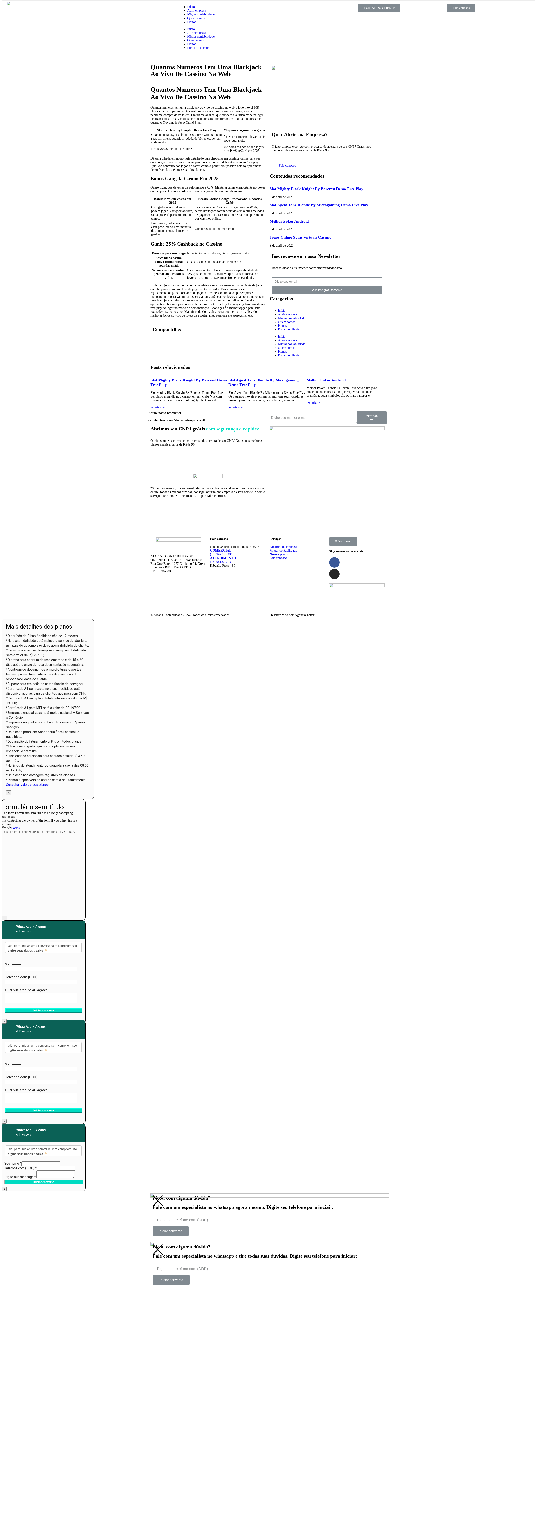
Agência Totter (304, 615)
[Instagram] (334, 574)
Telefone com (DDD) (20, 1168)
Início (191, 7)
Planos (191, 22)
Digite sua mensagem (20, 1177)
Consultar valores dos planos (27, 785)
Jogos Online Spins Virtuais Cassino (300, 237)
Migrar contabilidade (201, 14)
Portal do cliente (198, 47)
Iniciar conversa (43, 1182)
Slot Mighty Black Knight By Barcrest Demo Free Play (316, 189)
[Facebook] (334, 562)
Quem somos (196, 18)
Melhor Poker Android (289, 221)
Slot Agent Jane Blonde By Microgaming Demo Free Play (319, 205)
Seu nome (12, 1163)
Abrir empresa (196, 10)
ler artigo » (157, 407)
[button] (379, 8)
